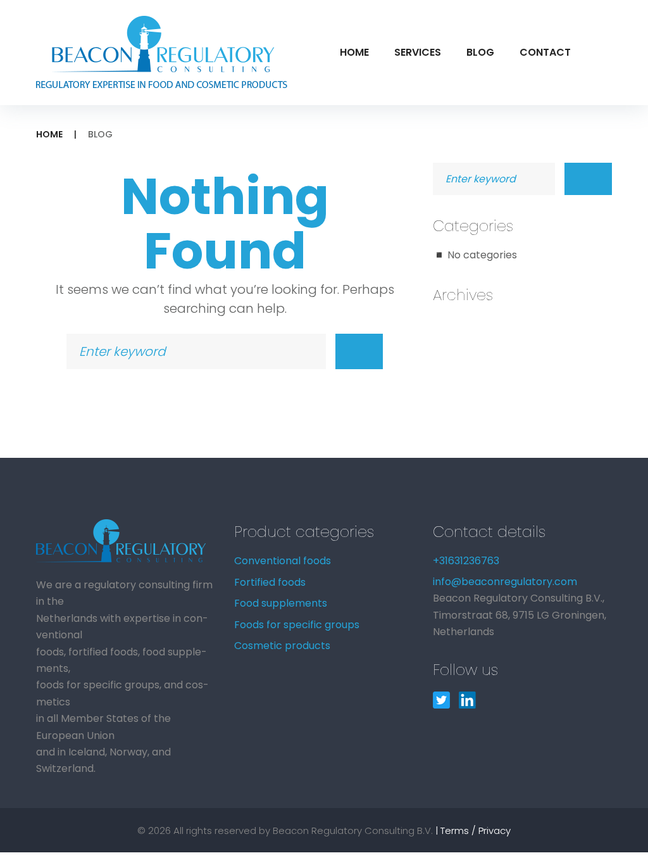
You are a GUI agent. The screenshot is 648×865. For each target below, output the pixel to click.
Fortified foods (270, 582)
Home (354, 52)
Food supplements (280, 603)
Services (417, 52)
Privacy (494, 830)
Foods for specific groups (296, 624)
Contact (545, 52)
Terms (454, 830)
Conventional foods (282, 560)
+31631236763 (466, 560)
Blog (480, 52)
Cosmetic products (282, 645)
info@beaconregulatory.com (505, 581)
